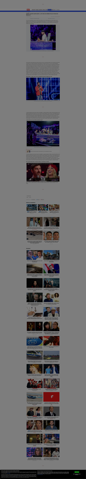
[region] (43, 474)
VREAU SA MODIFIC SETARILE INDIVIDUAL (77, 474)
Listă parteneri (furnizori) (40, 474)
